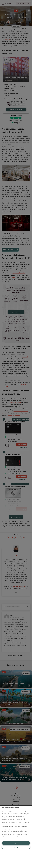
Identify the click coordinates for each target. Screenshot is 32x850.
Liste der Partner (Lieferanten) (8, 838)
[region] (16, 827)
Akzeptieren (16, 843)
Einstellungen (16, 847)
